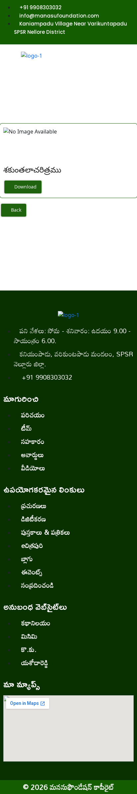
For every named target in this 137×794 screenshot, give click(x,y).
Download (25, 187)
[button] (104, 74)
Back (15, 210)
